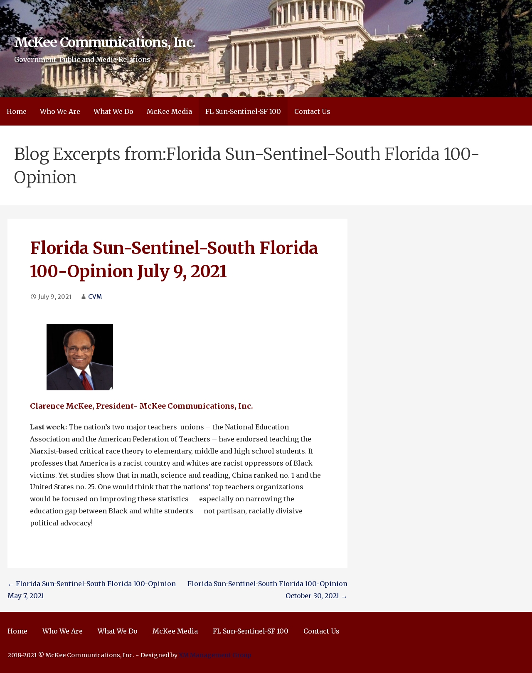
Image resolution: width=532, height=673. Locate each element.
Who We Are (60, 111)
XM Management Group (215, 655)
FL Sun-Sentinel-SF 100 (243, 111)
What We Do (113, 111)
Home (17, 111)
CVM (95, 297)
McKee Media (169, 111)
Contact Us (312, 111)
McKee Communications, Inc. (105, 42)
